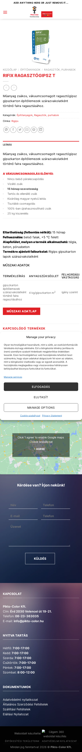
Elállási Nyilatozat (16, 714)
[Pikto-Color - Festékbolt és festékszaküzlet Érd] (41, 12)
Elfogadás (41, 386)
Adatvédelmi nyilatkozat (20, 699)
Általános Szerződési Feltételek (25, 704)
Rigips (14, 121)
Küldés (40, 558)
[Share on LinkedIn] (41, 130)
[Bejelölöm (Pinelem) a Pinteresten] (34, 130)
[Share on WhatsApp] (6, 130)
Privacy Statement (52, 415)
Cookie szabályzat (30, 415)
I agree (40, 448)
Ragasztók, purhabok (60, 69)
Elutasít (41, 397)
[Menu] (5, 12)
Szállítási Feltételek (17, 709)
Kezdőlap (10, 69)
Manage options (41, 407)
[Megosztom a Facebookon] (13, 130)
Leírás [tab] (7, 144)
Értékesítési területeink (22, 741)
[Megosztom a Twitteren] (20, 130)
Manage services (13, 377)
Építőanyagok (30, 69)
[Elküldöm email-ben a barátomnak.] (27, 130)
